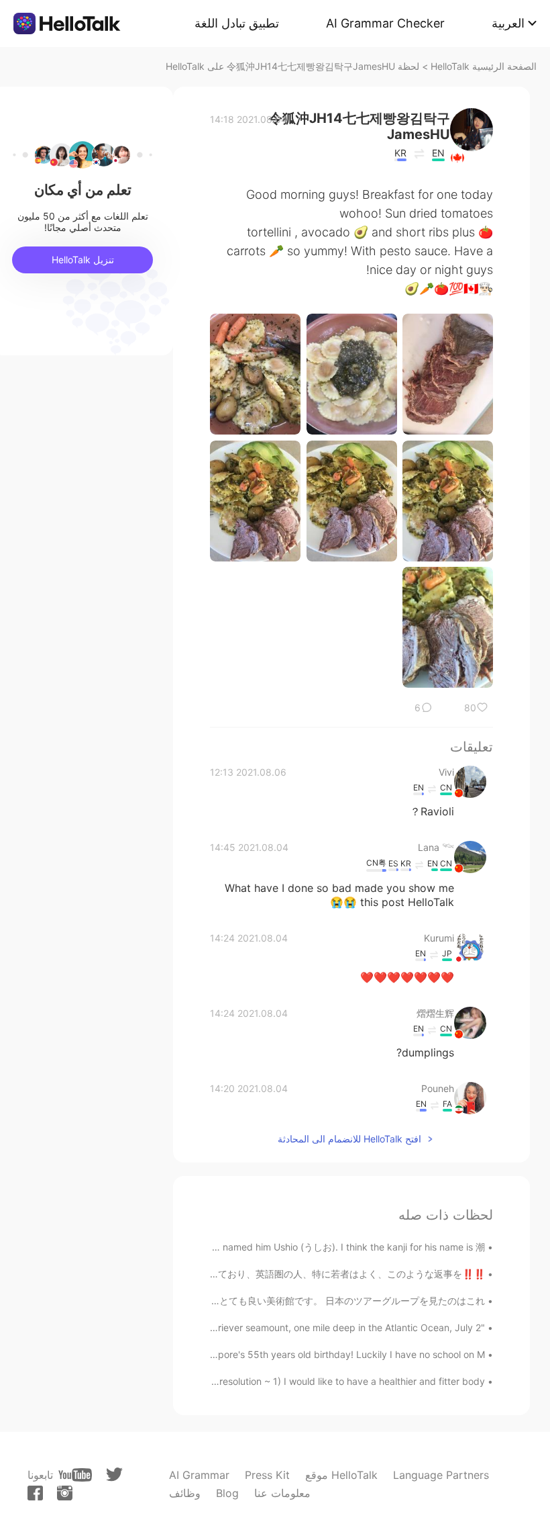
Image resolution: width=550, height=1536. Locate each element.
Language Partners (441, 1475)
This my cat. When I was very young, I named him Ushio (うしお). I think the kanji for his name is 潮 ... (263, 1247)
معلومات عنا (282, 1493)
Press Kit (267, 1475)
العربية (508, 23)
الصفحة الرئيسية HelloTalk (484, 66)
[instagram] (64, 1493)
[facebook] (35, 1493)
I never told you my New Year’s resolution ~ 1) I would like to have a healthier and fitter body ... (277, 1381)
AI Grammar (199, 1475)
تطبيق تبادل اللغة (237, 23)
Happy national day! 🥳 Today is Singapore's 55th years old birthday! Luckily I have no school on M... (262, 1354)
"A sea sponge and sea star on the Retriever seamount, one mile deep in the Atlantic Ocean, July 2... (265, 1327)
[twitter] (114, 1474)
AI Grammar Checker (385, 23)
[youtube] (75, 1475)
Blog (227, 1493)
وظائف (185, 1493)
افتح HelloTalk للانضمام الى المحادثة (349, 1138)
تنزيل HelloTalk (83, 259)
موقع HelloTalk (341, 1475)
